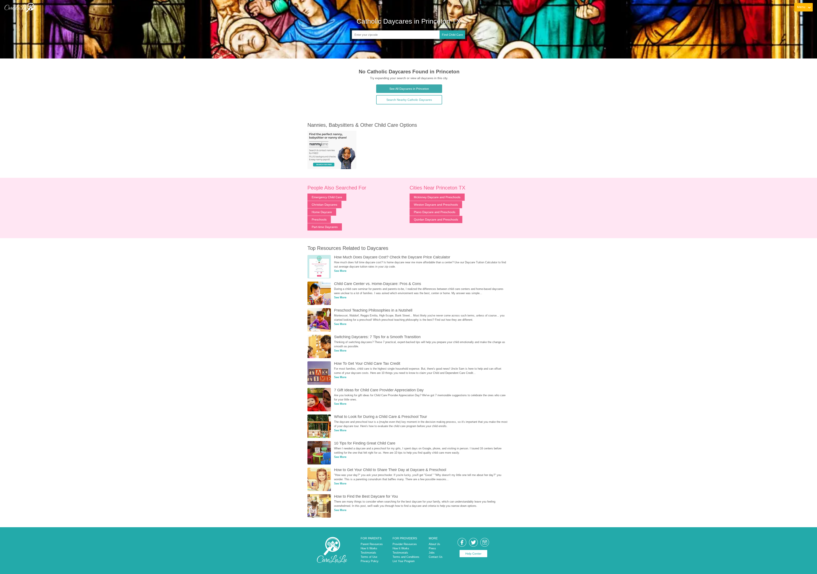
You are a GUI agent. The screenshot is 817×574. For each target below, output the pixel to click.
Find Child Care (452, 34)
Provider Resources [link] (405, 544)
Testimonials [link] (368, 552)
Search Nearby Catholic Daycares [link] (409, 99)
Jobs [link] (432, 552)
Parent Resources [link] (372, 544)
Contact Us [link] (436, 556)
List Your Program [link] (404, 561)
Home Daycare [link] (322, 212)
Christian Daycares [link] (324, 204)
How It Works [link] (369, 548)
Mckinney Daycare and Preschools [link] (437, 197)
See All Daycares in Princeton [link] (409, 88)
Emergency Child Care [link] (327, 197)
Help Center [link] (473, 553)
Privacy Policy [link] (370, 561)
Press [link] (432, 548)
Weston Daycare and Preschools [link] (436, 204)
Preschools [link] (319, 219)
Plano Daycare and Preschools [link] (434, 212)
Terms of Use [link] (369, 556)
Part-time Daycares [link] (325, 227)
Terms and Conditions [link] (406, 556)
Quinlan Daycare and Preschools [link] (436, 219)
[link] (19, 7)
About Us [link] (434, 544)
